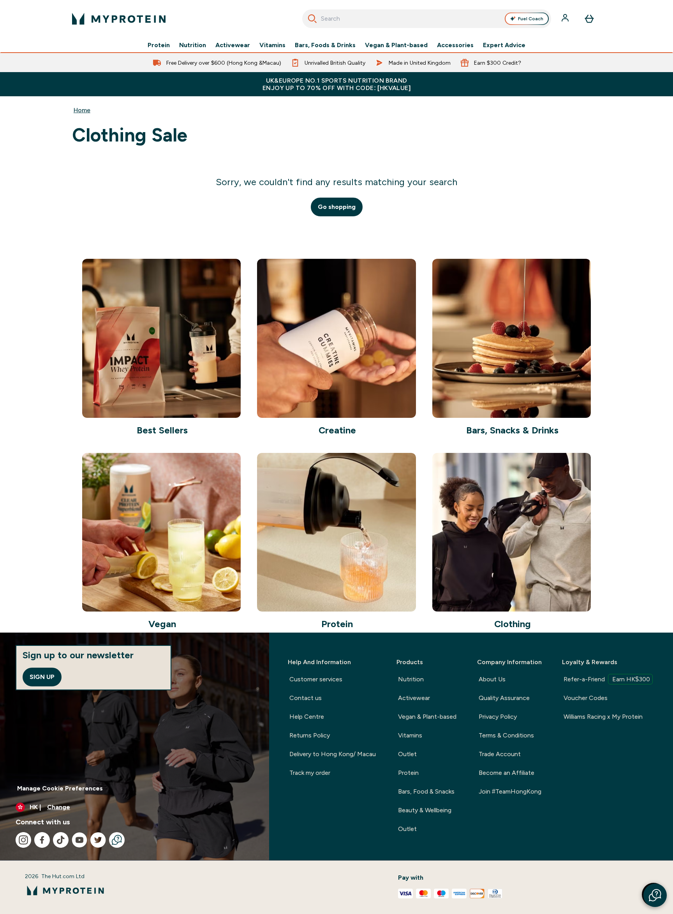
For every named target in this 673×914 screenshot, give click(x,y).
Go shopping (337, 206)
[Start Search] (312, 18)
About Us (492, 679)
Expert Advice (504, 45)
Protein (159, 45)
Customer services (315, 679)
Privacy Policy (498, 716)
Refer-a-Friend (607, 679)
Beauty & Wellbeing (424, 810)
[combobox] (426, 18)
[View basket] (589, 18)
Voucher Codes (586, 698)
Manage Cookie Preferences (60, 788)
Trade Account (500, 754)
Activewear (232, 45)
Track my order (309, 772)
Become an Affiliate (506, 772)
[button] (655, 895)
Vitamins (272, 45)
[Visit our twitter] (98, 840)
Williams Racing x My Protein (603, 716)
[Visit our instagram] (23, 840)
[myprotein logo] (119, 18)
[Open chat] (117, 840)
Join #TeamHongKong (510, 791)
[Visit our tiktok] (61, 840)
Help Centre (306, 716)
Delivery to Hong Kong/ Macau (332, 754)
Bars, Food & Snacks (426, 791)
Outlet (407, 754)
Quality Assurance (504, 698)
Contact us (305, 698)
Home (82, 110)
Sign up (42, 677)
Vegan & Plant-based (396, 45)
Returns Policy (309, 735)
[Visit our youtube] (79, 840)
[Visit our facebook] (42, 840)
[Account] (566, 18)
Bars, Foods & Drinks (325, 45)
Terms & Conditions (506, 735)
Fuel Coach (530, 18)
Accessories (455, 45)
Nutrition (192, 45)
